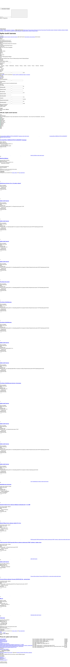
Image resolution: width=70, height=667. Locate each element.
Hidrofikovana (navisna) (5, 484)
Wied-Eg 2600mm (4, 158)
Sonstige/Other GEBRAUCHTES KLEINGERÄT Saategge (13, 139)
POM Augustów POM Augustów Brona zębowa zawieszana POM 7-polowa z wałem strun (20, 542)
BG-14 (1, 598)
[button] (35, 23)
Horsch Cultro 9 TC (3, 641)
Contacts (7, 649)
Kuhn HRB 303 (3, 639)
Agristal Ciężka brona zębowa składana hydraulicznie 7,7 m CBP (15, 504)
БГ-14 (1, 642)
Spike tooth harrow (4, 200)
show (1, 108)
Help (4, 649)
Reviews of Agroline (20, 652)
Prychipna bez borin (4, 281)
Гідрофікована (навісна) (4, 643)
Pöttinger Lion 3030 (3, 640)
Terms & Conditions (3, 652)
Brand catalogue (29, 652)
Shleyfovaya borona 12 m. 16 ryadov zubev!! (10, 183)
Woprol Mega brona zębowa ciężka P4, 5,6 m (10, 523)
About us (1, 649)
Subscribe (2, 171)
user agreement (22, 172)
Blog (25, 652)
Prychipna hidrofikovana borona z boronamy (10, 383)
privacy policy (14, 172)
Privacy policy (9, 652)
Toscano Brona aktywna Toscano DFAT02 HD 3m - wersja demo (15, 579)
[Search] (19, 13)
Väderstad (2, 617)
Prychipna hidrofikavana (6, 302)
